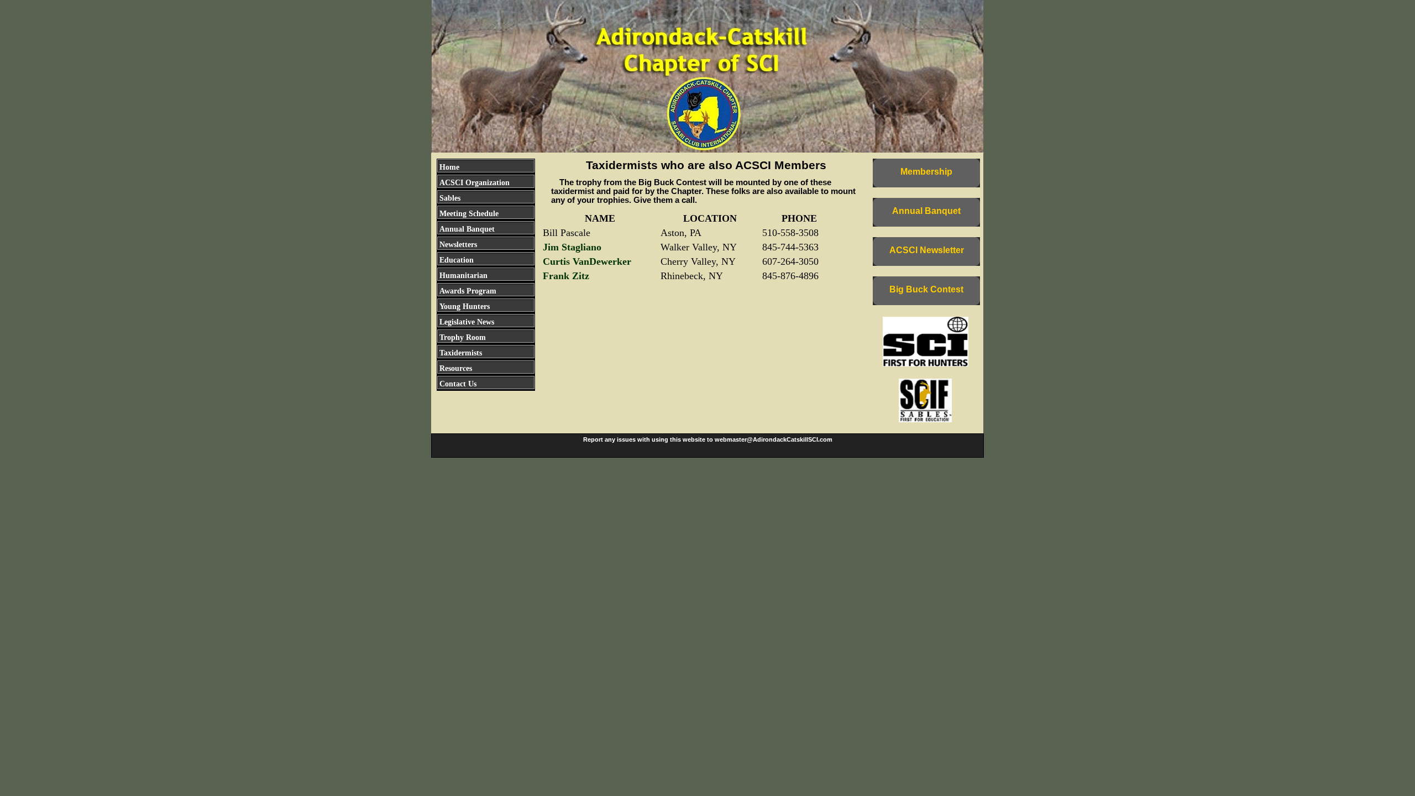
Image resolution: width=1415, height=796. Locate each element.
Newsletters (458, 244)
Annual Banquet (467, 229)
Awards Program (467, 291)
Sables (449, 198)
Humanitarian (463, 275)
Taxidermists (460, 353)
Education (456, 260)
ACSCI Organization (474, 183)
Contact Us (457, 384)
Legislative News (466, 322)
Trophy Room (462, 337)
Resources (455, 368)
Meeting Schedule (469, 214)
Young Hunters (464, 306)
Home (449, 167)
